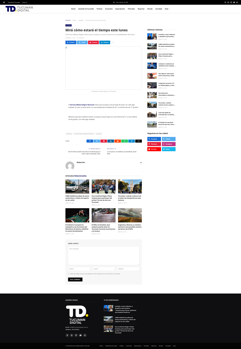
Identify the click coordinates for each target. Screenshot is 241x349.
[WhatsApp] (59, 121)
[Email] (59, 126)
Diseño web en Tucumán (83, 346)
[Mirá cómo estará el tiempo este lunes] (103, 68)
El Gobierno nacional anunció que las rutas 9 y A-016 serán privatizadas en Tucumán (166, 123)
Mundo (150, 9)
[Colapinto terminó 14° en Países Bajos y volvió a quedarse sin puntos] (152, 85)
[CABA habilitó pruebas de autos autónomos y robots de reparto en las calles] (77, 186)
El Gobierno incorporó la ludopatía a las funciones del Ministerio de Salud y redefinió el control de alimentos (76, 228)
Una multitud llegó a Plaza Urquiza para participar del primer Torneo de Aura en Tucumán (102, 199)
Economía (108, 9)
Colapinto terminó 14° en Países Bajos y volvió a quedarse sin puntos (166, 84)
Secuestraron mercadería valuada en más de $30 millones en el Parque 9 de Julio (166, 94)
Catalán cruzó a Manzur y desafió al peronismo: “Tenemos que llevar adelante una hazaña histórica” (166, 35)
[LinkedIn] (59, 111)
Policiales (131, 9)
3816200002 (75, 329)
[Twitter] (59, 107)
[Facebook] (59, 102)
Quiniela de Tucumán (14, 2)
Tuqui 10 (24, 2)
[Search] (114, 2)
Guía (166, 9)
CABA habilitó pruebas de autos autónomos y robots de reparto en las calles (77, 198)
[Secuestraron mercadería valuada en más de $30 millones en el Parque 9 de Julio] (152, 95)
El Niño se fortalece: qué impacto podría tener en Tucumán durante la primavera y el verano (103, 228)
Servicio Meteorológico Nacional (84, 134)
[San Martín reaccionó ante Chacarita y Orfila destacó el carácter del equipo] (152, 75)
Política (99, 9)
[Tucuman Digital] (19, 9)
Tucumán (98, 134)
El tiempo (69, 134)
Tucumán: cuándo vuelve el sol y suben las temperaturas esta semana (129, 198)
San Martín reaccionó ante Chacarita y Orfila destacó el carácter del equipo (166, 75)
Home (73, 9)
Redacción (81, 162)
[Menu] (4, 2)
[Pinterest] (59, 116)
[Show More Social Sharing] (112, 42)
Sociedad (158, 9)
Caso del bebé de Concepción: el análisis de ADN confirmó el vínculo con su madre (166, 114)
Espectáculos (120, 9)
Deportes (141, 9)
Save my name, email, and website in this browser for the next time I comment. (95, 274)
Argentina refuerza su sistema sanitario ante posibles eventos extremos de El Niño (130, 227)
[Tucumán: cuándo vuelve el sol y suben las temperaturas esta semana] (130, 186)
